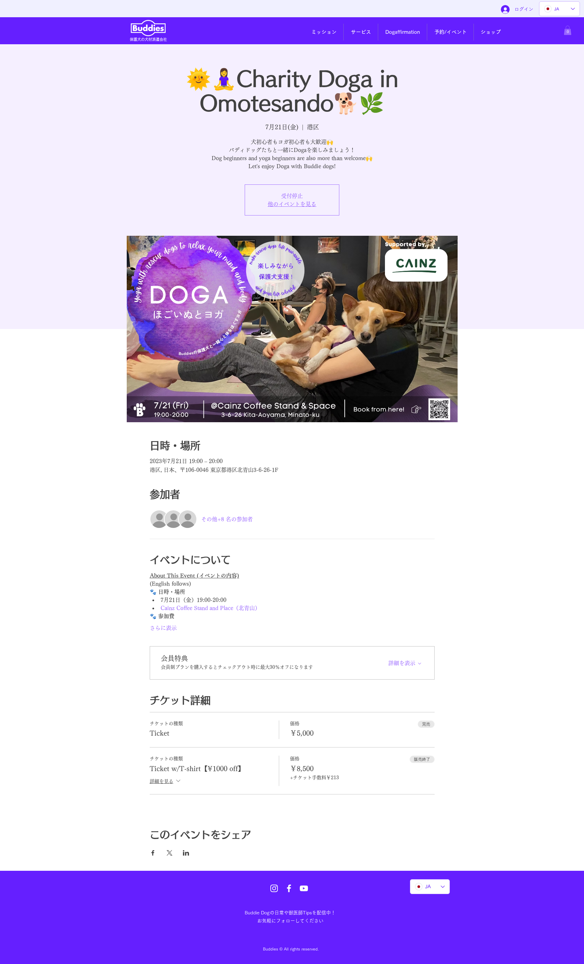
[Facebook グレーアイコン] (289, 888)
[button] (323, 32)
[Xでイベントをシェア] (169, 853)
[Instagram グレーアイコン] (274, 888)
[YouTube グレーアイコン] (304, 888)
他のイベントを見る (292, 204)
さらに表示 (163, 628)
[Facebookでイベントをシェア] (153, 853)
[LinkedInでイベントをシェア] (186, 853)
